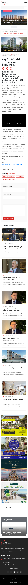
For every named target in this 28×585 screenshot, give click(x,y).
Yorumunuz (5, 202)
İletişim (15, 582)
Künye (11, 582)
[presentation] (12, 27)
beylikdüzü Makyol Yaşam (9, 179)
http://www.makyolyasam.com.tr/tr (12, 164)
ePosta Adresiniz (7, 194)
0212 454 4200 (6, 562)
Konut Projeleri (13, 31)
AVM (5, 11)
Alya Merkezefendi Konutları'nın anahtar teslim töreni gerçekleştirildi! (13, 533)
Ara (25, 7)
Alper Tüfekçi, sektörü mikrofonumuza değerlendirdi (11, 310)
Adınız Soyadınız (7, 186)
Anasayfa (6, 31)
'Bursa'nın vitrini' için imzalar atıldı (13, 368)
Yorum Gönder (8, 218)
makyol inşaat (20, 176)
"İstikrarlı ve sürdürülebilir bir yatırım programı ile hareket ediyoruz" (13, 247)
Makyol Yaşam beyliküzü (8, 176)
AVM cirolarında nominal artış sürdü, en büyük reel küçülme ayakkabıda (14, 21)
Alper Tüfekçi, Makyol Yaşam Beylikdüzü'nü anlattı (11, 339)
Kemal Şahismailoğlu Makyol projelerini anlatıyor (11, 278)
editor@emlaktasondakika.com (10, 564)
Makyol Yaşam (12, 173)
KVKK (19, 582)
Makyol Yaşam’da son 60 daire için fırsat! (13, 400)
